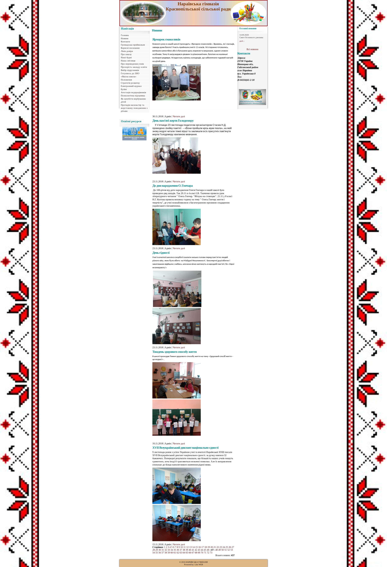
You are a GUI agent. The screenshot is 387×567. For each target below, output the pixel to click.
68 (196, 552)
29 (156, 550)
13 (190, 547)
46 (208, 550)
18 (205, 547)
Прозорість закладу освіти (134, 67)
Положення (126, 80)
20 (211, 547)
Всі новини (252, 49)
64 (184, 552)
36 (178, 550)
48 (216, 550)
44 (202, 550)
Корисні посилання (130, 48)
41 (193, 550)
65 (187, 552)
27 (233, 547)
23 (221, 547)
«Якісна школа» (128, 76)
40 (190, 550)
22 (217, 547)
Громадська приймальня (133, 45)
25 (227, 547)
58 (165, 552)
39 (187, 550)
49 (219, 550)
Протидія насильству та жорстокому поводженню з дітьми (134, 108)
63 (181, 552)
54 (153, 552)
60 (172, 552)
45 (205, 550)
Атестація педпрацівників (133, 92)
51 (225, 550)
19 (208, 547)
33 (168, 550)
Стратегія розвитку (130, 83)
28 (153, 550)
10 (181, 547)
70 (202, 552)
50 (222, 550)
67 (193, 552)
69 (199, 552)
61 (175, 552)
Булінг (124, 89)
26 (230, 547)
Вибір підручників (130, 70)
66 (190, 552)
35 (175, 550)
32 (165, 550)
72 (208, 552)
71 (205, 552)
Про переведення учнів (132, 64)
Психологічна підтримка (133, 95)
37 (181, 550)
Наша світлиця (128, 60)
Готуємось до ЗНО (130, 73)
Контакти (125, 41)
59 (168, 552)
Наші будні (126, 57)
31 (162, 550)
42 (196, 550)
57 (162, 552)
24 (224, 547)
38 (184, 550)
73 (211, 552)
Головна (125, 35)
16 (199, 547)
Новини (124, 38)
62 (178, 552)
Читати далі (179, 116)
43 (199, 550)
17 (202, 547)
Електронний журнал (131, 86)
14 (193, 547)
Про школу (126, 54)
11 (184, 547)
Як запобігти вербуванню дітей (133, 100)
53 (231, 550)
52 (228, 550)
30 (159, 550)
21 (214, 547)
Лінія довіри (127, 51)
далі (241, 41)
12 (187, 547)
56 (159, 552)
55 (156, 552)
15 (196, 547)
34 (172, 550)
